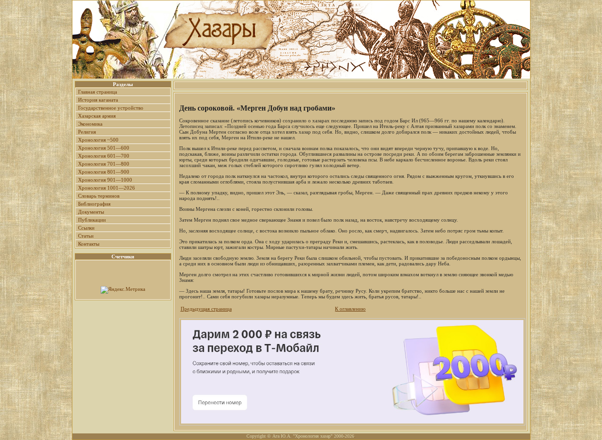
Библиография (94, 204)
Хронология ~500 (98, 140)
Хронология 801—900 (103, 172)
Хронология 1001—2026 (106, 188)
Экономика (90, 124)
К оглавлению (350, 309)
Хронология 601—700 (103, 156)
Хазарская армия (97, 116)
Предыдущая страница (206, 309)
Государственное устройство (110, 108)
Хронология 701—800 (103, 164)
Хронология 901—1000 (105, 180)
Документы (91, 212)
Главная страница (97, 92)
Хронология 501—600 (103, 148)
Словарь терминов (98, 196)
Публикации (92, 220)
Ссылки (86, 228)
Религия (87, 132)
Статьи (86, 236)
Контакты (88, 244)
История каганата (98, 100)
